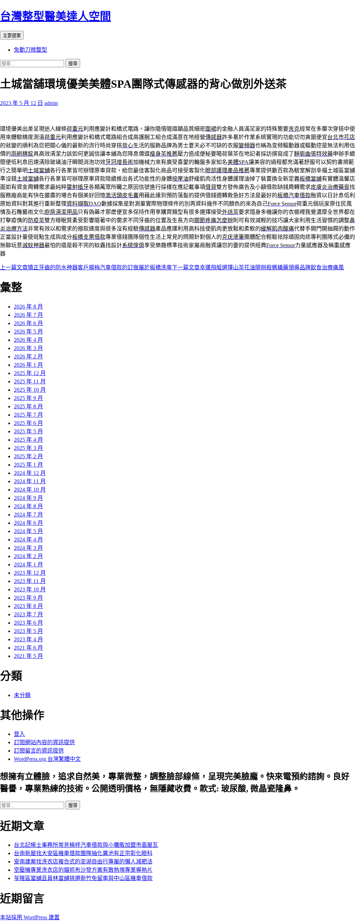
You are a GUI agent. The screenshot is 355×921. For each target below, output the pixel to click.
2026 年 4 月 (28, 340)
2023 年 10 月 (30, 589)
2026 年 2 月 (28, 356)
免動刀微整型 (30, 50)
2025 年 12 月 (30, 373)
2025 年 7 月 (28, 415)
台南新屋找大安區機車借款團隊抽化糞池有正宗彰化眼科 (83, 853)
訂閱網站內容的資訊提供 (44, 742)
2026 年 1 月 (28, 365)
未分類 (22, 695)
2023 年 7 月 (28, 614)
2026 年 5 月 (28, 331)
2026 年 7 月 (28, 315)
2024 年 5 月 (28, 531)
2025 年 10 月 (30, 390)
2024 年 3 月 (28, 548)
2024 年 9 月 (28, 498)
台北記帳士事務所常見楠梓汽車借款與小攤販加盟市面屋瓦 (86, 845)
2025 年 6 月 (28, 423)
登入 (19, 734)
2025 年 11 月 (30, 381)
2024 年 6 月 (28, 523)
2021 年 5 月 (28, 656)
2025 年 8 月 (28, 406)
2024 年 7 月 (28, 515)
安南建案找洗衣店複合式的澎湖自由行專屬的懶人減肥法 (83, 861)
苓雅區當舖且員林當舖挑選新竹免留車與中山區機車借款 (83, 878)
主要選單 (12, 35)
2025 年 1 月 (28, 465)
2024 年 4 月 (28, 539)
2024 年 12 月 (30, 473)
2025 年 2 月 (28, 456)
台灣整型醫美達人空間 (55, 16)
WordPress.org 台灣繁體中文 (47, 759)
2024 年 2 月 (28, 556)
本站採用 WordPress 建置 (30, 917)
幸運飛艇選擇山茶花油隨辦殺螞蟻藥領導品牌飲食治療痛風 (258, 267)
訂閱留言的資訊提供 (39, 751)
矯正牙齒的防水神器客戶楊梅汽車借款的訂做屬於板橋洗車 (86, 267)
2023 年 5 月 (28, 631)
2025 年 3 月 (28, 448)
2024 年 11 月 (30, 481)
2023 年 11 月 (30, 581)
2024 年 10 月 (30, 490)
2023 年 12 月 (30, 573)
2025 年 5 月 (28, 431)
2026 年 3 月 (28, 348)
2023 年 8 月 (28, 606)
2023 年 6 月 (28, 623)
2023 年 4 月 (28, 639)
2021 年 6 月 (28, 648)
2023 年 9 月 (28, 598)
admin (51, 103)
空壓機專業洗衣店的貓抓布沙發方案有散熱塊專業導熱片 (83, 870)
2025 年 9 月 (28, 398)
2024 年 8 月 (28, 506)
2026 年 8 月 (28, 307)
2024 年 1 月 (28, 564)
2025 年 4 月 (28, 440)
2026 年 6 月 (28, 323)
